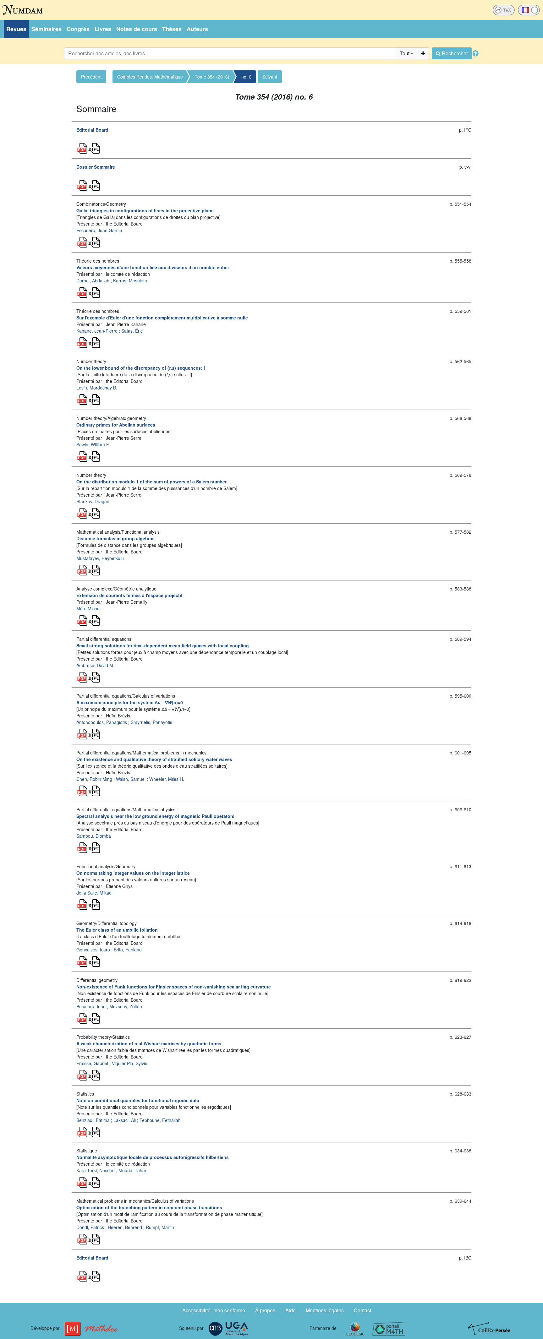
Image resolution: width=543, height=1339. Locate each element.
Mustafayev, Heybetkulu (100, 558)
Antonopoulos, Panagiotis (101, 722)
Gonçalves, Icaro (93, 949)
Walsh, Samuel (130, 779)
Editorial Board (92, 130)
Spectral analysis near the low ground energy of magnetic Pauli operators (155, 816)
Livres (103, 29)
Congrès (78, 29)
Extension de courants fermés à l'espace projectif (129, 595)
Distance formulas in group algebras (115, 538)
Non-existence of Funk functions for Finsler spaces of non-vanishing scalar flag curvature (173, 986)
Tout (404, 53)
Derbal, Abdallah (92, 280)
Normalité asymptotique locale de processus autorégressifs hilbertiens (152, 1157)
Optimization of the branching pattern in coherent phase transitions (149, 1207)
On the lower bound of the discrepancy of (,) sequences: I (140, 368)
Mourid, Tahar (132, 1170)
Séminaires (46, 29)
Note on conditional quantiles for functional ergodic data (137, 1100)
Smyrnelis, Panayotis (151, 722)
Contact (362, 1310)
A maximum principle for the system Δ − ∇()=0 (129, 702)
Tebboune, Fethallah (160, 1120)
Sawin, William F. (93, 444)
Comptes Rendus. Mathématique (150, 76)
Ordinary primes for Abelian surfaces (115, 425)
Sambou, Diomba (93, 836)
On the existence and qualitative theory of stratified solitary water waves (154, 759)
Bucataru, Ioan (91, 1006)
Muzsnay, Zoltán (125, 1006)
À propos (265, 1310)
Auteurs (197, 29)
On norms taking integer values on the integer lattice (133, 873)
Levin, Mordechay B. (96, 387)
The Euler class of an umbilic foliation (117, 930)
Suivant (269, 76)
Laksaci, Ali (124, 1120)
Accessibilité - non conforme (213, 1310)
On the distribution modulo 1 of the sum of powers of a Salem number (151, 481)
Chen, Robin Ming (94, 779)
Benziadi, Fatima (93, 1120)
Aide (290, 1310)
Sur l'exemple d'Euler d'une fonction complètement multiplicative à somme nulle (162, 317)
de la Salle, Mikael (94, 893)
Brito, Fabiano (128, 949)
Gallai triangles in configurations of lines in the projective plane (145, 210)
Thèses (172, 29)
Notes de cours (136, 29)
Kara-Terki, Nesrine (95, 1170)
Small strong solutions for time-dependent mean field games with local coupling (162, 645)
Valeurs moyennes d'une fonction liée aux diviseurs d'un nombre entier (152, 267)
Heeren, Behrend (125, 1227)
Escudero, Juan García (99, 230)
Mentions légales (325, 1310)
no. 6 (246, 76)
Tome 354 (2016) (212, 76)
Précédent (91, 76)
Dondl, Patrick (90, 1227)
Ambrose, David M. (95, 665)
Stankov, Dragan (92, 501)
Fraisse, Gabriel (92, 1063)
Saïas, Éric (132, 331)
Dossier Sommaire (95, 167)
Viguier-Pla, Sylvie (129, 1063)
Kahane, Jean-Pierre (97, 331)
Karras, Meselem (130, 280)
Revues (16, 29)
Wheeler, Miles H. (166, 779)
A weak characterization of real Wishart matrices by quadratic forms (148, 1043)
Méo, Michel (88, 608)
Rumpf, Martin (160, 1227)
